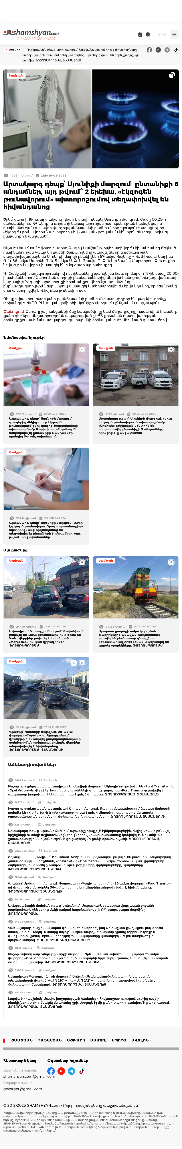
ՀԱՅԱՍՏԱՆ (50, 1040)
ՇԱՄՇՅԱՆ (22, 1040)
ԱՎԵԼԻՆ (140, 1040)
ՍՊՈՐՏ (119, 1040)
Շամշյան (16, 75)
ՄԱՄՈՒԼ (98, 1040)
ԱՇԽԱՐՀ (76, 1040)
